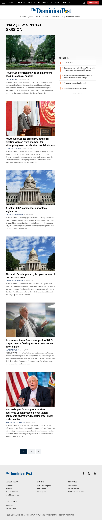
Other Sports (42, 492)
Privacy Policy (11, 508)
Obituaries (43, 3)
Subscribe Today (73, 17)
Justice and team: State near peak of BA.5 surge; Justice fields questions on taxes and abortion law (30, 343)
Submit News (57, 17)
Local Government (14, 214)
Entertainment (73, 489)
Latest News (11, 79)
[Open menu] (3, 2)
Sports (31, 3)
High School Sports (44, 486)
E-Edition (55, 3)
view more (76, 93)
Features (20, 3)
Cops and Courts (13, 148)
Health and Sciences (15, 422)
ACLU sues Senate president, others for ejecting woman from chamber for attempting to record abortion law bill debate (30, 142)
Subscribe (93, 3)
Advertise (9, 505)
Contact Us (11, 501)
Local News (10, 486)
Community (72, 486)
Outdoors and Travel (75, 492)
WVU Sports (41, 489)
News (10, 3)
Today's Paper (42, 17)
